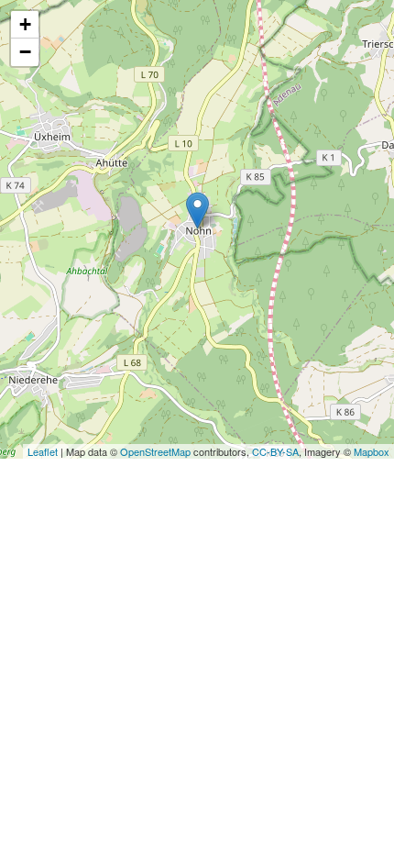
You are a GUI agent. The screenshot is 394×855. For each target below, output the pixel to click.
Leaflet (42, 451)
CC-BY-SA (275, 451)
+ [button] (25, 24)
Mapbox (371, 451)
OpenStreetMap (155, 451)
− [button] (25, 51)
